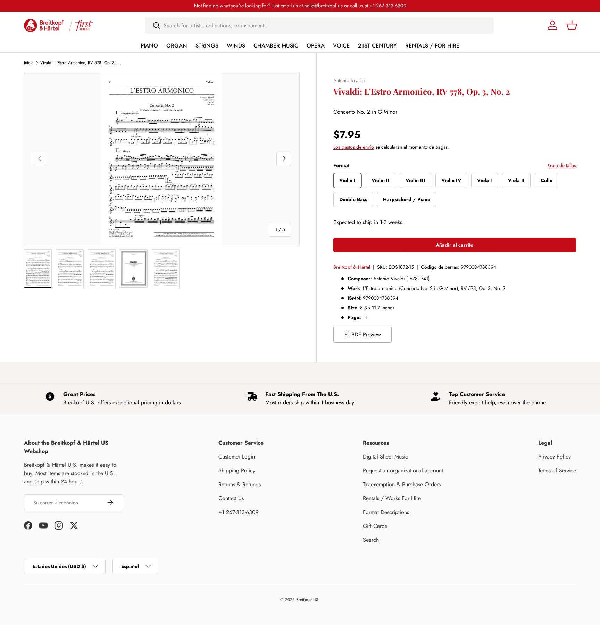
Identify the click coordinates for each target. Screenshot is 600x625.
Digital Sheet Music (385, 457)
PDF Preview (365, 335)
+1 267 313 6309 (387, 5)
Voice (341, 46)
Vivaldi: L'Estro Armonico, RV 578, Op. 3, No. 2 (82, 63)
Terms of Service (557, 470)
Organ (176, 46)
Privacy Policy (554, 457)
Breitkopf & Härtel (351, 267)
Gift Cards (375, 526)
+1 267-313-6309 (238, 512)
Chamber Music (275, 46)
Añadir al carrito (454, 244)
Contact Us (231, 498)
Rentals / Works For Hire (392, 498)
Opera (316, 46)
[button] (572, 25)
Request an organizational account (403, 470)
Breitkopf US (307, 600)
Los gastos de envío (353, 147)
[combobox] (319, 25)
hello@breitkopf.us (323, 5)
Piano (149, 46)
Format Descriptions (386, 512)
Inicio (29, 63)
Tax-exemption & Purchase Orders (402, 484)
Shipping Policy (236, 470)
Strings (206, 46)
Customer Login (236, 457)
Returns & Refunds (239, 484)
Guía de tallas (562, 165)
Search (371, 540)
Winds (236, 46)
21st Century (377, 46)
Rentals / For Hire (432, 46)
